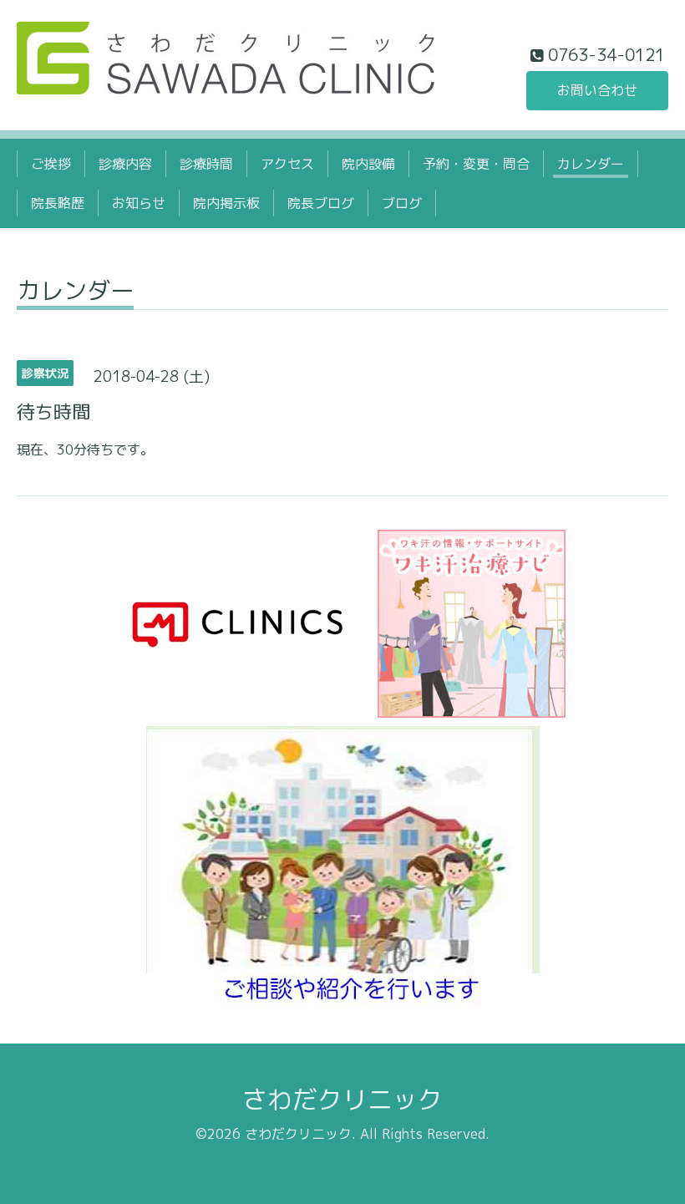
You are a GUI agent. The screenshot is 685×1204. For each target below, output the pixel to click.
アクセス (287, 164)
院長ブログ (320, 203)
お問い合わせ (597, 90)
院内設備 (368, 164)
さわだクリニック (342, 1099)
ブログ (402, 203)
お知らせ (138, 203)
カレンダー (590, 164)
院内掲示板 (226, 203)
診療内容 (125, 164)
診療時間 (206, 164)
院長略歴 (57, 203)
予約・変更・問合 (476, 164)
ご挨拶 (51, 164)
